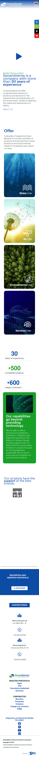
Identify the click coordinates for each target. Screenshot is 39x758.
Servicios (20, 691)
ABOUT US (8, 110)
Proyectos (19, 701)
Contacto (19, 704)
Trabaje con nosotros (19, 706)
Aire (20, 686)
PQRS (19, 709)
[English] (33, 2)
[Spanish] (36, 2)
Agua (19, 683)
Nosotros (20, 699)
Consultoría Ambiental (19, 688)
